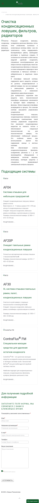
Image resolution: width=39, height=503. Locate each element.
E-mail (3, 433)
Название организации (9, 425)
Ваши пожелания (7, 446)
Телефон (4, 439)
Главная (4, 12)
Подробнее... (9, 222)
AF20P (17, 245)
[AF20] (5, 232)
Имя (2, 418)
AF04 (16, 192)
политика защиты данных (9, 471)
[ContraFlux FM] (8, 330)
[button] (32, 501)
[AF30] (5, 275)
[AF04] (5, 178)
